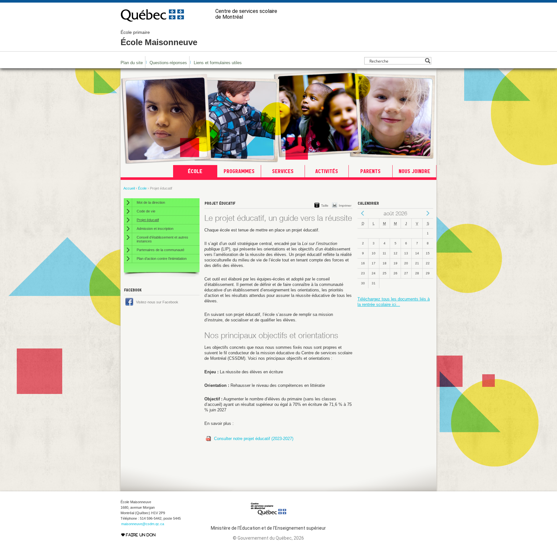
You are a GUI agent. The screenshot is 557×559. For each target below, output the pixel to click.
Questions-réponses (168, 62)
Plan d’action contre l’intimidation (162, 258)
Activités (326, 171)
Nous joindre (414, 171)
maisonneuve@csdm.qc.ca (142, 524)
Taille (324, 205)
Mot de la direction (151, 202)
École (195, 171)
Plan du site (132, 62)
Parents (370, 171)
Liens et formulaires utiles (218, 62)
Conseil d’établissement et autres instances (162, 239)
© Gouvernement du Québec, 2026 (268, 538)
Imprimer (345, 205)
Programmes (239, 171)
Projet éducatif (148, 220)
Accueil (129, 188)
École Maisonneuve (159, 38)
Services (283, 171)
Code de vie (146, 211)
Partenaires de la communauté (160, 250)
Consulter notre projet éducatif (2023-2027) (254, 438)
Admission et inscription (155, 228)
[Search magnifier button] (427, 60)
